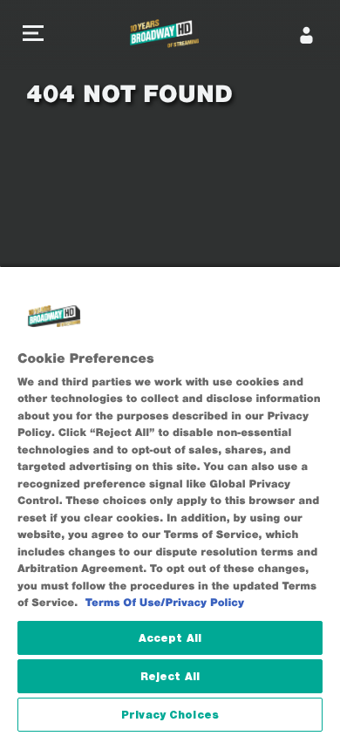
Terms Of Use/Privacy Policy (164, 603)
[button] (33, 35)
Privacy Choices (170, 714)
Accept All (170, 638)
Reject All (170, 676)
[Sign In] (307, 35)
